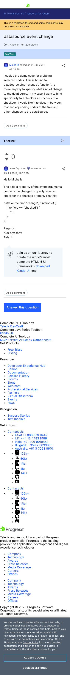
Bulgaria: (33, 445)
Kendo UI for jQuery (38, 13)
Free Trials (14, 349)
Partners (13, 392)
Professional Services (22, 389)
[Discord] (17, 482)
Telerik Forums (15, 13)
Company (14, 554)
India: (31, 441)
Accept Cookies (35, 657)
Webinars (13, 386)
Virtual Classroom (20, 396)
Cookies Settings (35, 667)
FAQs (11, 403)
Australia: (34, 448)
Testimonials (16, 419)
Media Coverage (19, 567)
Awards (12, 560)
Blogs (11, 382)
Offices (12, 574)
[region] (35, 646)
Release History (18, 376)
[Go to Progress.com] (12, 531)
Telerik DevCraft (11, 326)
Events (12, 399)
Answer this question (22, 307)
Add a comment (15, 125)
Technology (15, 557)
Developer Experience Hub (26, 365)
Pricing (12, 353)
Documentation (18, 372)
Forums (12, 379)
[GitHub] (17, 478)
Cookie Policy (30, 642)
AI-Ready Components (35, 340)
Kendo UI (6, 333)
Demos (12, 369)
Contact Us (15, 431)
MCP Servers (9, 340)
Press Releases (17, 564)
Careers (12, 570)
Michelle (14, 64)
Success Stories (18, 415)
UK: (31, 438)
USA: (31, 435)
